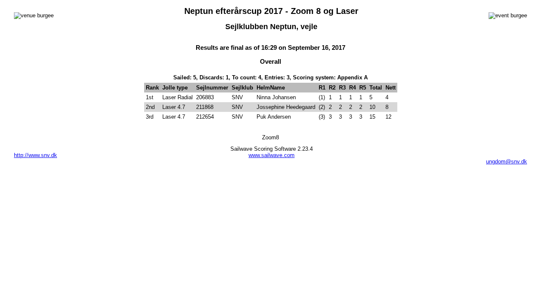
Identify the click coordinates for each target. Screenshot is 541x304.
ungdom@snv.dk (506, 161)
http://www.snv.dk (35, 155)
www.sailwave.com (272, 155)
